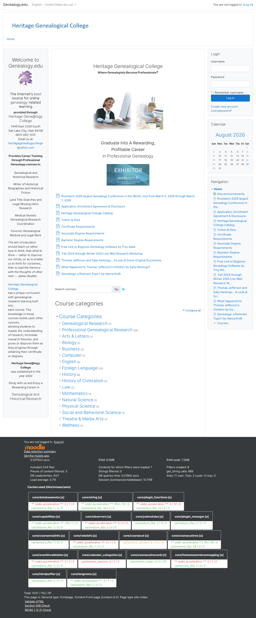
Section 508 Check (37, 605)
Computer (72, 355)
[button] (124, 289)
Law (66, 386)
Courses (222, 323)
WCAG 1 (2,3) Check (38, 610)
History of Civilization (82, 380)
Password (217, 77)
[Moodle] (34, 446)
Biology (69, 342)
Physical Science (78, 406)
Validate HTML (34, 601)
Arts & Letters (75, 336)
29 (247, 164)
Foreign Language (80, 367)
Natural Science (77, 399)
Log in (248, 4)
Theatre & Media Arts (83, 418)
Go (116, 289)
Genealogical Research (84, 323)
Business (71, 348)
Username (218, 61)
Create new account (224, 106)
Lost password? (221, 110)
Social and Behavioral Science (91, 412)
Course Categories (80, 316)
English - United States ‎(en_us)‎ (53, 4)
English (69, 361)
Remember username (229, 92)
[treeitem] (230, 189)
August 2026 (230, 135)
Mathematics (75, 393)
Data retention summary (40, 451)
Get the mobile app (36, 456)
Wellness (70, 425)
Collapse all (193, 310)
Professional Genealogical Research (97, 329)
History (69, 374)
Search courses (65, 289)
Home (11, 39)
